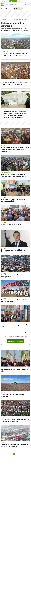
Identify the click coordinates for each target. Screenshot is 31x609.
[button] (9, 453)
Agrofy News (4, 19)
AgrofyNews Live (18, 8)
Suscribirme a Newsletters (16, 341)
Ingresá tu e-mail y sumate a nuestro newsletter (15, 336)
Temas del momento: (6, 8)
